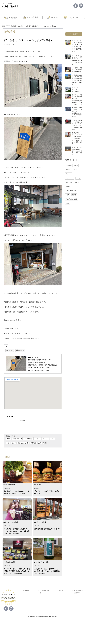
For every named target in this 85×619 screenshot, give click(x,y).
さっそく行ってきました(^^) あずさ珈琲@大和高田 (77, 69)
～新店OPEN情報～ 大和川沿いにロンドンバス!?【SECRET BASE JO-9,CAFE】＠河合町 (77, 125)
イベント (68, 170)
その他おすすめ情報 (9, 484)
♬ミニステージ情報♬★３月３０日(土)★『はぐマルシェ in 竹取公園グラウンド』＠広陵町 (17, 531)
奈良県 (68, 186)
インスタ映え (28, 439)
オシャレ (45, 439)
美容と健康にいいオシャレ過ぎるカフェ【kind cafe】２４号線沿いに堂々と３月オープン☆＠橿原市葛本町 (77, 138)
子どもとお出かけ (71, 190)
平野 (44, 443)
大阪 (39, 443)
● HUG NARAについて (77, 592)
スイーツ (68, 174)
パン (8, 443)
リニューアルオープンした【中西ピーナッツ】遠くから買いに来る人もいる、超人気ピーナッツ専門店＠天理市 (77, 46)
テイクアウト (70, 178)
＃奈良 (68, 203)
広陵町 (68, 195)
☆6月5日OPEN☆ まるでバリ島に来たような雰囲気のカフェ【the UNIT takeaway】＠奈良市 (77, 79)
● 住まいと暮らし (44, 592)
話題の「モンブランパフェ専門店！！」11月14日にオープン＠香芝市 (77, 151)
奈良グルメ (69, 182)
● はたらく (59, 590)
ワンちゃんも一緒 (23, 443)
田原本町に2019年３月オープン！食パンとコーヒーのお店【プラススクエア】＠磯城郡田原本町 (77, 112)
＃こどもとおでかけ (72, 199)
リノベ (14, 443)
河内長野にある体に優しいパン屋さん (47, 529)
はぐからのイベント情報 (10, 522)
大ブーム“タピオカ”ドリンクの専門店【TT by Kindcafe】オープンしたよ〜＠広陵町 (77, 59)
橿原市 (74, 195)
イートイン (37, 439)
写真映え (33, 443)
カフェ (53, 439)
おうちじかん (38, 484)
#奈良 (8, 439)
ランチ (78, 178)
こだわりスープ (17, 439)
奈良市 (77, 182)
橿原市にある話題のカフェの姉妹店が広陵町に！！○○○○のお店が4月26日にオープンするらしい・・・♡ (77, 99)
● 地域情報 (25, 590)
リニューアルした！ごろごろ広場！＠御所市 (76, 89)
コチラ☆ (17, 320)
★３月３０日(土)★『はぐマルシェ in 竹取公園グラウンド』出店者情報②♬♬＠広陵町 (47, 571)
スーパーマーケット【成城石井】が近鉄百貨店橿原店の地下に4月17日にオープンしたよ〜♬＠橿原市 (17, 571)
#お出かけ (69, 165)
